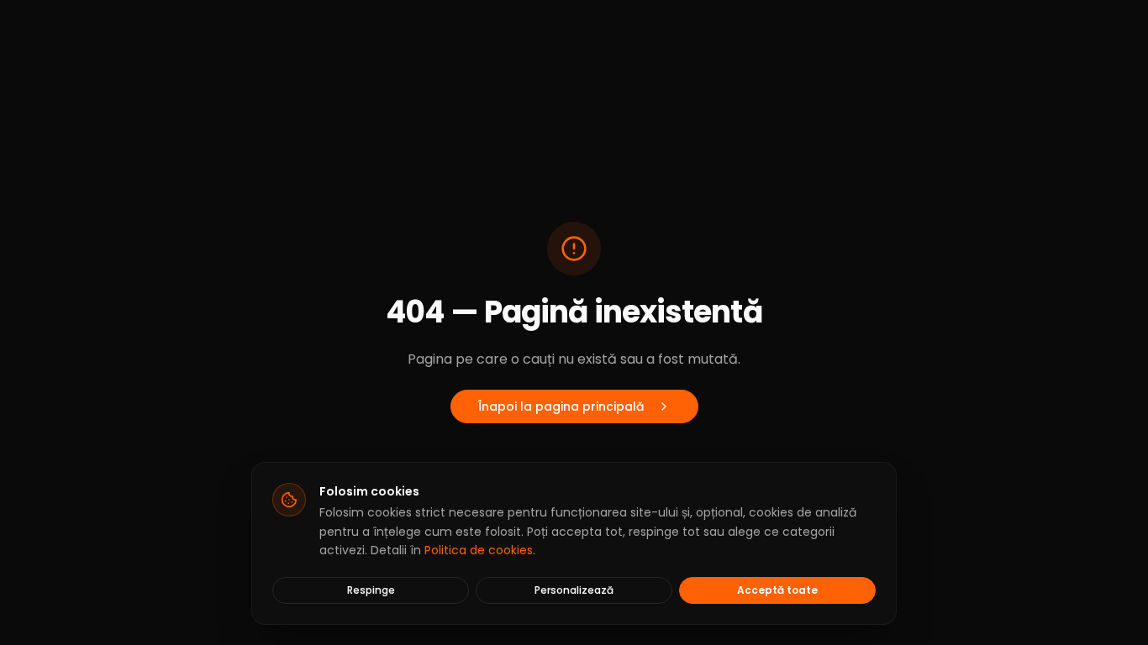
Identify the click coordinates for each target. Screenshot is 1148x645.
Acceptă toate (777, 590)
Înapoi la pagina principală (561, 406)
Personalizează (574, 590)
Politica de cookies (478, 550)
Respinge (371, 590)
